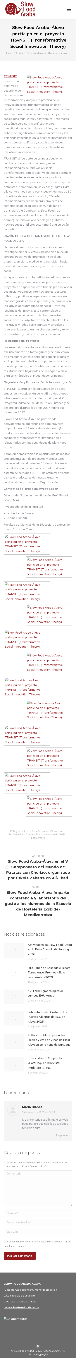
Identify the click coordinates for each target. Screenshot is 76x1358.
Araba (27, 831)
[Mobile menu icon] (68, 9)
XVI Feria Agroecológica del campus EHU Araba (46, 993)
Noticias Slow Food (52, 831)
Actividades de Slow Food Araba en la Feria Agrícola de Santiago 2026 (50, 949)
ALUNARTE (58, 1350)
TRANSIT (10, 76)
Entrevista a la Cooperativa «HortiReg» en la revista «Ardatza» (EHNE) (46, 1062)
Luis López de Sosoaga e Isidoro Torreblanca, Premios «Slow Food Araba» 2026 (49, 972)
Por (20, 834)
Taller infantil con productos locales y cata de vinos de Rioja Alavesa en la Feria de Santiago (49, 1039)
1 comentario (38, 837)
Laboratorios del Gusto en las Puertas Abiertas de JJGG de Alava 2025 (47, 1016)
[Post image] (14, 950)
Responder (62, 1135)
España (36, 831)
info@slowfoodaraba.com (21, 1307)
